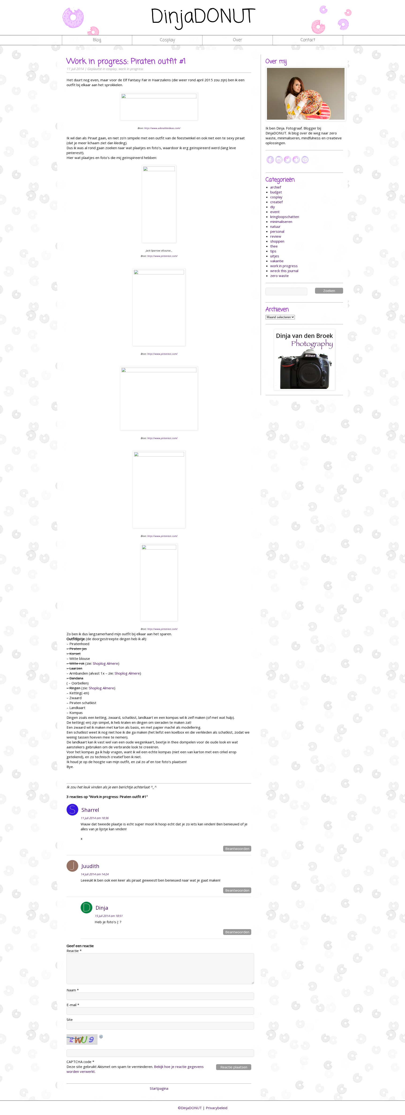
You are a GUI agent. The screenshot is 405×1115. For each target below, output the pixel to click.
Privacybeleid (216, 1107)
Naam (73, 990)
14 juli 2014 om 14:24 (95, 874)
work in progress (130, 69)
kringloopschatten (284, 216)
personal (277, 231)
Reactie (74, 950)
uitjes (274, 256)
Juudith (90, 865)
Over (237, 40)
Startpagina (159, 1088)
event (275, 211)
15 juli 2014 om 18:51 (109, 916)
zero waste (279, 275)
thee (274, 246)
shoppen (277, 241)
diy (272, 206)
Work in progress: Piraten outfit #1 (126, 61)
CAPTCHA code (79, 1061)
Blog (97, 40)
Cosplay (167, 40)
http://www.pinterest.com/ (162, 256)
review (275, 236)
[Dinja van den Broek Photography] (304, 359)
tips (273, 251)
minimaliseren (281, 221)
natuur (275, 226)
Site (70, 1019)
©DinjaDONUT (190, 1107)
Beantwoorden (237, 848)
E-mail (73, 1004)
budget (276, 192)
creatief (276, 201)
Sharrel (90, 809)
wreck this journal (284, 270)
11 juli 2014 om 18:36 (95, 818)
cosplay (111, 69)
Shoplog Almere (105, 663)
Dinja (102, 907)
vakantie (277, 260)
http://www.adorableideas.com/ (162, 128)
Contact (307, 40)
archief (275, 187)
